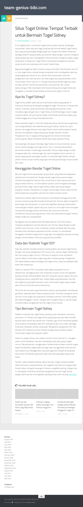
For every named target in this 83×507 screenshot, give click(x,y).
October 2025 (9, 466)
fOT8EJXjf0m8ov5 (23, 41)
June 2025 (7, 476)
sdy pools (73, 374)
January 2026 (8, 458)
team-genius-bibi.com (25, 7)
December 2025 (9, 460)
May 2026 (7, 447)
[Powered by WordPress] (12, 502)
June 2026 (7, 445)
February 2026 (9, 455)
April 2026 (7, 450)
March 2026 (8, 452)
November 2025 (9, 463)
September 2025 (10, 468)
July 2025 (7, 473)
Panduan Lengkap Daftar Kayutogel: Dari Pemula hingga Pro (44, 405)
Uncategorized (21, 18)
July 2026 (7, 442)
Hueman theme (30, 502)
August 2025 (8, 471)
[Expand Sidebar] (3, 18)
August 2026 (8, 439)
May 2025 (7, 479)
